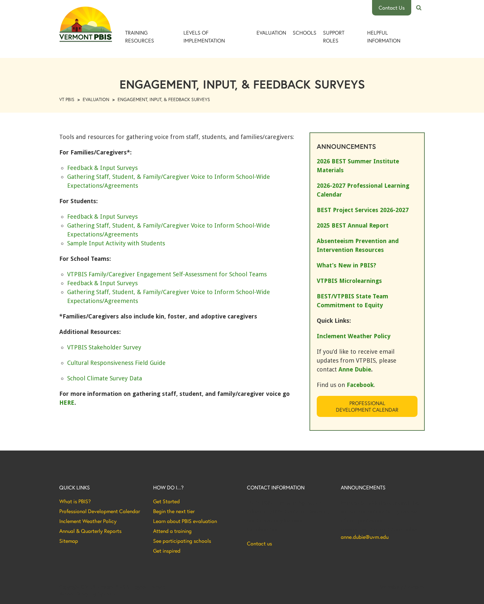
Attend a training (172, 531)
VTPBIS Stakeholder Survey (104, 347)
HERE (66, 402)
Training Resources (139, 36)
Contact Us (392, 7)
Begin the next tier (174, 511)
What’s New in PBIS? (346, 265)
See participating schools (182, 540)
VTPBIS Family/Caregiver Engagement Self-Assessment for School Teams (167, 274)
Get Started (166, 501)
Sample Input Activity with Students (116, 243)
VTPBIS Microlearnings (349, 280)
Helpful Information (383, 36)
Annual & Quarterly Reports (90, 531)
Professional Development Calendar (367, 406)
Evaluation (271, 32)
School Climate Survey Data (104, 378)
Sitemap (68, 540)
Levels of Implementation (204, 36)
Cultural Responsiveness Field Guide (116, 362)
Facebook (360, 384)
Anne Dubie (354, 369)
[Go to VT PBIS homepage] (85, 24)
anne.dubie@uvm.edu (365, 537)
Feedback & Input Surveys (102, 167)
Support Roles (333, 36)
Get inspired (166, 550)
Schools (304, 32)
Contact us (259, 543)
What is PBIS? (75, 501)
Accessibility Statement (402, 587)
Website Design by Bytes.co (87, 593)
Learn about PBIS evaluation (185, 521)
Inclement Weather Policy (88, 521)
